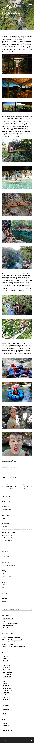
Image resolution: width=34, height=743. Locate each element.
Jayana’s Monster (8, 621)
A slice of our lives (6, 573)
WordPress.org (7, 730)
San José (4, 593)
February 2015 (7, 688)
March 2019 (6, 656)
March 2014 (6, 697)
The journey (17, 642)
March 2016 (6, 665)
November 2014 (7, 690)
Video (5, 713)
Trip (16, 477)
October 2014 (7, 692)
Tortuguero (5, 562)
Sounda (11, 644)
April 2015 (6, 686)
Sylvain (5, 477)
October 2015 (7, 674)
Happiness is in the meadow (8, 535)
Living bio (4, 518)
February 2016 (7, 667)
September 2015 (7, 676)
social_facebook (31, 740)
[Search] (31, 609)
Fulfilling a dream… (6, 585)
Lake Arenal (5, 515)
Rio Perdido (5, 507)
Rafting (3, 587)
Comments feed (7, 728)
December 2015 (7, 672)
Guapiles (4, 571)
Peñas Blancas (6, 502)
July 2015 (5, 681)
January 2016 (7, 670)
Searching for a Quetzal (7, 538)
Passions (4, 601)
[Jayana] (9, 6)
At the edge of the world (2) (8, 565)
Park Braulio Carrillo (7, 576)
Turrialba (5, 551)
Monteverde (5, 524)
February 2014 (7, 699)
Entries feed (6, 725)
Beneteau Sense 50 (14, 637)
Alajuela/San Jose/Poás (10, 532)
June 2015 (6, 683)
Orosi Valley (6, 546)
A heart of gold (5, 556)
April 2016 (6, 663)
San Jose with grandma (7, 540)
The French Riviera (8, 625)
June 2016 (6, 658)
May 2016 (5, 660)
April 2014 (6, 695)
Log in (5, 723)
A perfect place (7, 509)
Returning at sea (8, 618)
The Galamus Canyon (9, 628)
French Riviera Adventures (11, 623)
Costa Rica (6, 497)
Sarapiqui (5, 582)
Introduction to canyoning (8, 554)
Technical (6, 709)
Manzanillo (5, 598)
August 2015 (6, 679)
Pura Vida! (4, 526)
